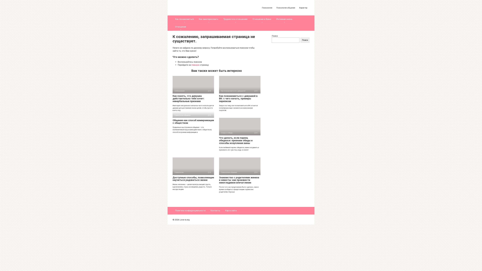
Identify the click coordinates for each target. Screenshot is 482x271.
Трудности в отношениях (235, 19)
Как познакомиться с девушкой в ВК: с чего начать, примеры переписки (238, 98)
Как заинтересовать (208, 19)
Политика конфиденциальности (190, 210)
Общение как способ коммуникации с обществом (193, 121)
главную (195, 65)
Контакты (215, 210)
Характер (303, 8)
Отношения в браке (262, 19)
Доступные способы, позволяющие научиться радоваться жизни (193, 179)
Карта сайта (231, 210)
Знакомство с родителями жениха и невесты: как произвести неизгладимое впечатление (239, 180)
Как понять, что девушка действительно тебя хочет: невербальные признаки (188, 98)
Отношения (180, 27)
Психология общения (285, 8)
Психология (267, 8)
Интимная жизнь (284, 19)
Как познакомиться (184, 19)
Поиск (275, 36)
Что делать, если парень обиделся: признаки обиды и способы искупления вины (236, 140)
